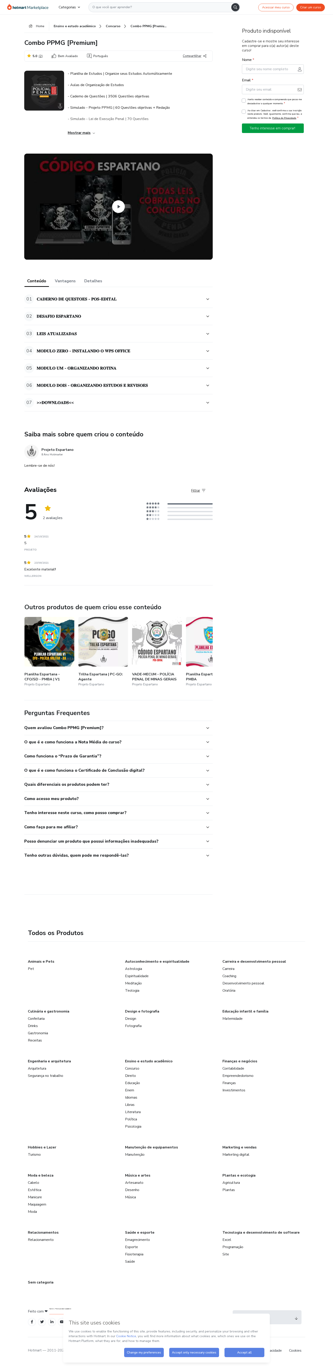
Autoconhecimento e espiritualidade (157, 961)
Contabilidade (233, 1068)
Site (225, 1254)
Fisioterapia (134, 1254)
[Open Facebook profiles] (32, 1322)
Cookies (295, 1350)
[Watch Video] (118, 206)
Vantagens (65, 281)
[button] (113, 299)
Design (130, 1018)
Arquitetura (37, 1068)
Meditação (133, 983)
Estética (34, 1189)
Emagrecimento (137, 1239)
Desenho (132, 1189)
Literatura (133, 1111)
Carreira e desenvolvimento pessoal (254, 961)
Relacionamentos (43, 1232)
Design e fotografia (142, 1011)
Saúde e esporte (139, 1232)
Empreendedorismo (237, 1075)
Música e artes (137, 1175)
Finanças (229, 1082)
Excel (226, 1239)
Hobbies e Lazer (42, 1147)
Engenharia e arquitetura (49, 1061)
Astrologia (133, 968)
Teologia (132, 990)
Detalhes (93, 281)
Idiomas (131, 1097)
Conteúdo (36, 281)
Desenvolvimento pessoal (243, 983)
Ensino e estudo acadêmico (149, 1061)
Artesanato (134, 1182)
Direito (130, 1075)
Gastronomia (38, 1033)
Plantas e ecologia (239, 1175)
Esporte (131, 1247)
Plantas (228, 1189)
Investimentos (233, 1090)
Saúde (130, 1261)
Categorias (67, 7)
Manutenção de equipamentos (151, 1147)
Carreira (228, 968)
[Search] (235, 7)
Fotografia (133, 1025)
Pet (31, 968)
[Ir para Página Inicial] (29, 7)
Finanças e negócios (239, 1061)
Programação (232, 1247)
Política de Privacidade (284, 118)
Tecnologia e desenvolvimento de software (261, 1232)
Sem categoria (40, 1282)
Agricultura (231, 1182)
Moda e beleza (40, 1175)
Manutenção (135, 1154)
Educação (132, 1082)
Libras (130, 1104)
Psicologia (133, 1126)
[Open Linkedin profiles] (51, 1322)
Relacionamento (41, 1239)
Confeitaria (36, 1018)
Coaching (229, 976)
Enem (129, 1090)
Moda (32, 1211)
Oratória (228, 990)
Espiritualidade (137, 976)
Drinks (33, 1025)
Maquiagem (37, 1204)
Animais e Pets (41, 961)
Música (130, 1197)
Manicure (35, 1197)
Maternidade (232, 1018)
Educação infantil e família (245, 1011)
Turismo (34, 1154)
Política (131, 1119)
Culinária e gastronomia (48, 1011)
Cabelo (33, 1182)
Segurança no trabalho (45, 1075)
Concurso (132, 1068)
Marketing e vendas (239, 1147)
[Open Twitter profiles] (42, 1322)
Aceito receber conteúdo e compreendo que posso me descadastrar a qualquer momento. (274, 101)
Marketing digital (235, 1154)
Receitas (35, 1040)
